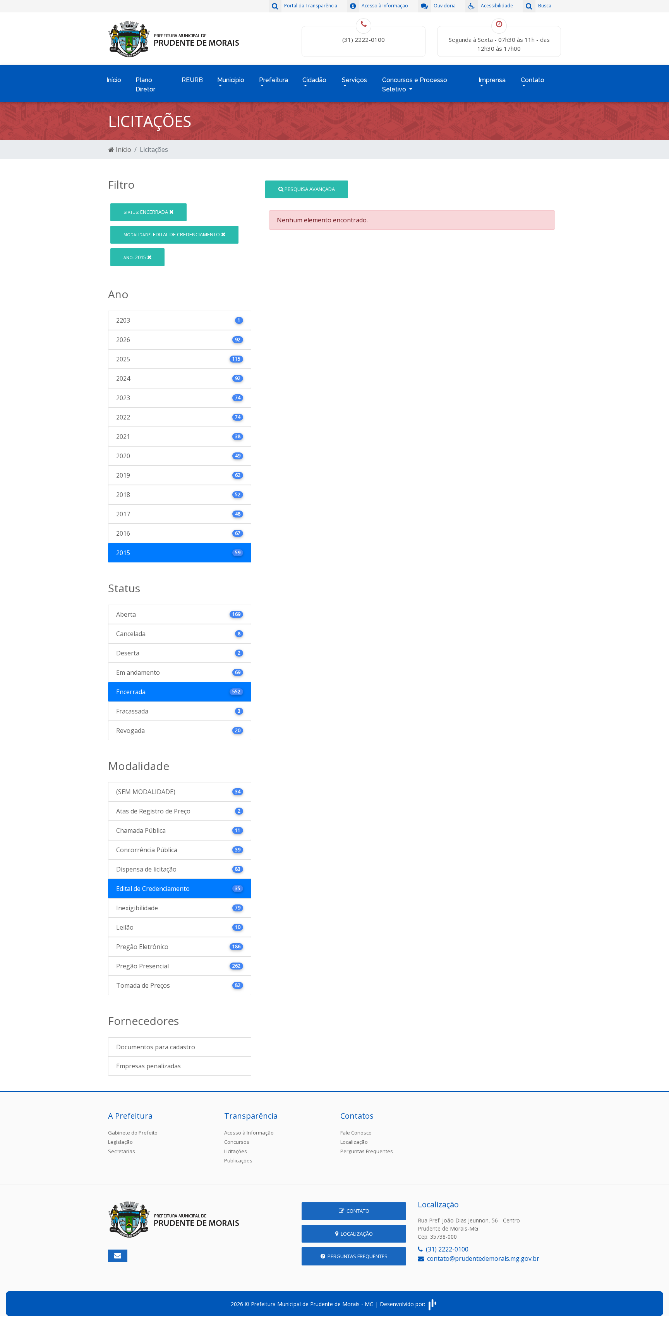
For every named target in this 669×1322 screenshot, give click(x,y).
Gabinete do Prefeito (133, 1132)
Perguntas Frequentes (366, 1151)
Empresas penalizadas (148, 1066)
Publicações (238, 1160)
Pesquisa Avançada (309, 189)
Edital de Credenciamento (172, 234)
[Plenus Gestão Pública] (432, 1304)
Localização (354, 1141)
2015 (135, 257)
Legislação (120, 1141)
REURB (192, 80)
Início (113, 80)
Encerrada (146, 211)
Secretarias (121, 1151)
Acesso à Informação (249, 1132)
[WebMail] (117, 1256)
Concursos (236, 1141)
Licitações (235, 1151)
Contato (356, 1210)
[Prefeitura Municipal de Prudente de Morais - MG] (174, 38)
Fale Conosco (356, 1132)
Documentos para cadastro (155, 1047)
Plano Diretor (145, 84)
